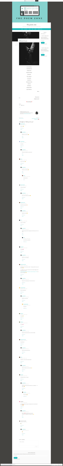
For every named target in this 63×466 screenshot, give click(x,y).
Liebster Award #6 (21, 118)
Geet (24, 237)
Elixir (24, 175)
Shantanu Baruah (23, 287)
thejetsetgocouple (23, 264)
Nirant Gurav (23, 149)
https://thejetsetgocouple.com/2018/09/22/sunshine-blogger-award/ (29, 271)
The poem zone (31, 25)
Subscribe (43, 42)
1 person (23, 145)
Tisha (21, 357)
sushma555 (22, 313)
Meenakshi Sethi (23, 202)
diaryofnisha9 (22, 141)
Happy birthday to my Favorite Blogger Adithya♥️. (35, 118)
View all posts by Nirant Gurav (27, 113)
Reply (21, 129)
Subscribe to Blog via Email (45, 35)
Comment (36, 446)
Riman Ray (22, 374)
